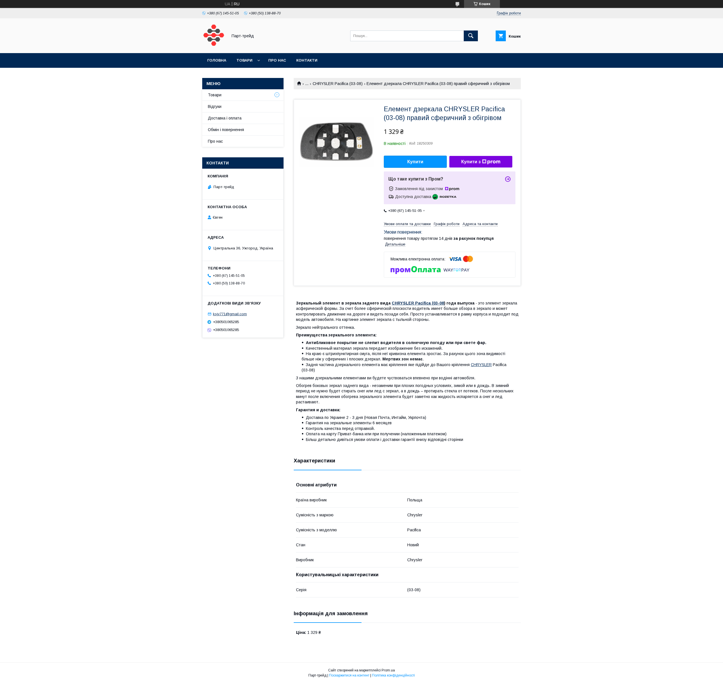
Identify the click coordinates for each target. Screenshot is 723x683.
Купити (415, 161)
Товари (244, 60)
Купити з (471, 161)
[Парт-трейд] (213, 45)
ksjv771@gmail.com (230, 314)
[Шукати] (471, 36)
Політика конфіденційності (393, 675)
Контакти (306, 60)
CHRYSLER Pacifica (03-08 (418, 303)
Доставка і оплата (224, 118)
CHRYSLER (481, 364)
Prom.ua (388, 670)
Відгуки (214, 106)
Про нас (277, 60)
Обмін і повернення (226, 129)
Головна (216, 60)
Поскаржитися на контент (349, 675)
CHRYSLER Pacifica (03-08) (338, 83)
